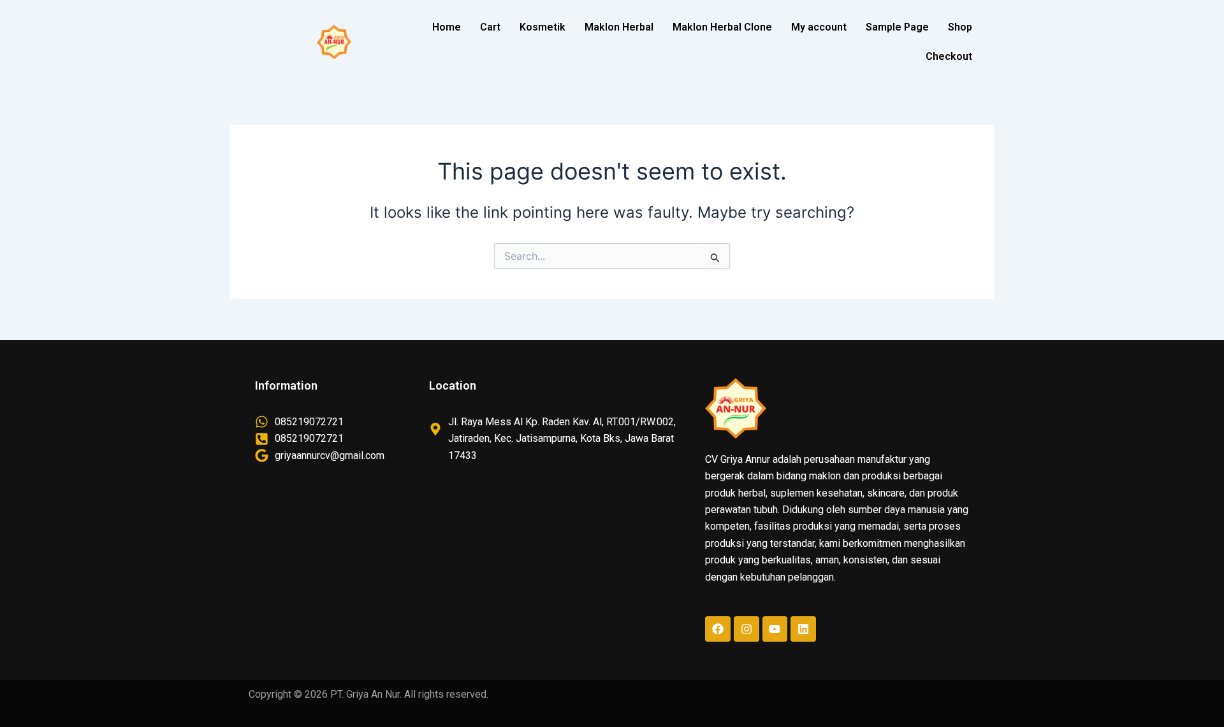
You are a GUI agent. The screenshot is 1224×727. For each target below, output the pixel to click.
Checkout (949, 56)
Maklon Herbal (619, 27)
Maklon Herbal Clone (722, 27)
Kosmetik (542, 27)
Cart (490, 27)
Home (446, 27)
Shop (960, 27)
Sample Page (897, 27)
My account (819, 27)
